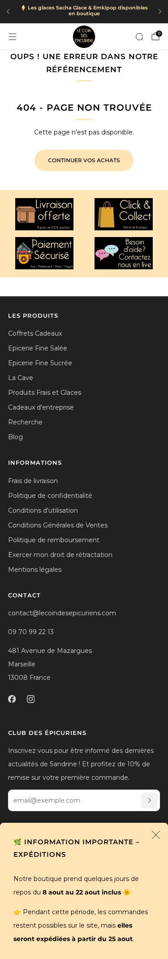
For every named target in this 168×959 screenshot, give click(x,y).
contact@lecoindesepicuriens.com (62, 613)
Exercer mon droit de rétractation (60, 555)
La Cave (20, 378)
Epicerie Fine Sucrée (40, 363)
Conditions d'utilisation (43, 510)
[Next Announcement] (160, 11)
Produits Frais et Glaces (44, 393)
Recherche (25, 422)
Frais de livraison (33, 481)
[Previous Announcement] (8, 11)
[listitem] (84, 12)
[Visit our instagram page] (30, 699)
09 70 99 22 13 (31, 632)
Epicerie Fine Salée (37, 348)
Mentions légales (34, 570)
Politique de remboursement (53, 540)
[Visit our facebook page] (11, 699)
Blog (15, 437)
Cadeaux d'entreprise (41, 407)
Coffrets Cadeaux (35, 333)
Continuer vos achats (84, 160)
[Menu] (12, 36)
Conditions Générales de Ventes (58, 525)
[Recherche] (139, 36)
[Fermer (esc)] (156, 835)
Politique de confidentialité (50, 496)
